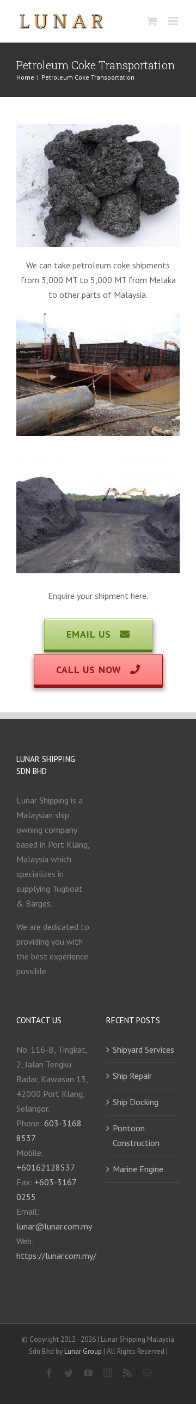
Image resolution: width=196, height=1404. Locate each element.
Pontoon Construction (136, 1135)
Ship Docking (135, 1101)
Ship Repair (132, 1075)
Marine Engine (138, 1168)
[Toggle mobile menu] (174, 21)
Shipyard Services (143, 1049)
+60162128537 (45, 1167)
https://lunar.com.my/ (56, 1255)
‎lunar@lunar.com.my (54, 1226)
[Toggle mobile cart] (151, 21)
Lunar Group (83, 1351)
